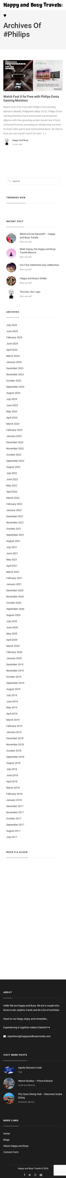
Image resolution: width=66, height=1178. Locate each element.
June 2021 (12, 553)
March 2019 (13, 719)
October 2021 (13, 528)
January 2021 (14, 584)
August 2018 (13, 763)
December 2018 (14, 738)
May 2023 (11, 411)
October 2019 (13, 676)
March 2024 (13, 356)
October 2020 (13, 602)
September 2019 (15, 683)
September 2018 (15, 756)
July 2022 (11, 473)
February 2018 (14, 793)
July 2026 (11, 325)
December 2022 (14, 442)
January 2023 (14, 436)
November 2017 (15, 812)
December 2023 (14, 368)
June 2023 (12, 405)
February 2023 (14, 430)
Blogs (6, 1139)
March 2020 (13, 646)
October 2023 (13, 380)
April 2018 (11, 781)
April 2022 (11, 491)
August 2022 (13, 467)
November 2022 (15, 448)
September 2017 (15, 824)
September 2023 (15, 386)
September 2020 (15, 609)
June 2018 (12, 775)
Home (6, 1133)
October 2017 (13, 818)
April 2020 (11, 639)
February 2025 (14, 337)
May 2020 (11, 633)
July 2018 (11, 769)
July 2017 (11, 837)
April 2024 (11, 349)
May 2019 (11, 707)
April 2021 (11, 565)
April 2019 (11, 713)
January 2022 (14, 510)
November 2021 (15, 522)
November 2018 (15, 744)
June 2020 (12, 627)
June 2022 (12, 479)
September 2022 (15, 460)
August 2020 (13, 615)
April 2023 (11, 417)
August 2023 (13, 393)
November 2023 (15, 374)
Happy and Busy (20, 140)
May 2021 (11, 559)
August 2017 (13, 830)
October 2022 (13, 454)
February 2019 (14, 726)
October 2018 (13, 750)
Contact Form (10, 1152)
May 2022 (11, 485)
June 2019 (12, 701)
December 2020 (14, 590)
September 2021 (15, 534)
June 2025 (12, 331)
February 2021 (14, 578)
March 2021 (13, 571)
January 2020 (14, 658)
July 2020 (11, 621)
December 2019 (14, 664)
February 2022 (14, 504)
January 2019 (14, 732)
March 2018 (13, 787)
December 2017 (14, 806)
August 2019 (13, 689)
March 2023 (13, 423)
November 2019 (15, 670)
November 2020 (15, 596)
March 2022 (13, 497)
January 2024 (14, 362)
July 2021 (11, 547)
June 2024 (12, 343)
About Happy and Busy (16, 1146)
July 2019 (11, 695)
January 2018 (14, 800)
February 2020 (14, 652)
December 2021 (14, 516)
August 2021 (13, 541)
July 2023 (11, 399)
